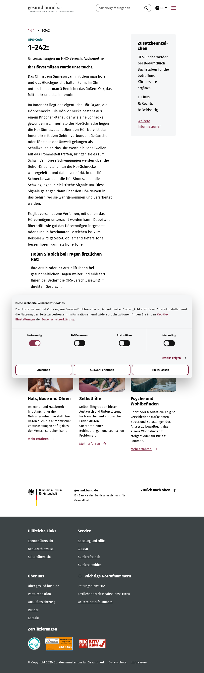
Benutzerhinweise (41, 549)
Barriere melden (90, 565)
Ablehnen (43, 370)
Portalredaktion (39, 594)
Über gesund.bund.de (43, 586)
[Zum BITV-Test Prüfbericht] (92, 643)
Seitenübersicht (39, 557)
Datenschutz (118, 662)
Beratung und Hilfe (91, 541)
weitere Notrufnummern (95, 602)
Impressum (139, 662)
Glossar (83, 549)
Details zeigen (171, 358)
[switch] (79, 343)
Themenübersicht (40, 541)
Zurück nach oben (156, 490)
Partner (33, 610)
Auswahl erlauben (102, 370)
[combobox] (118, 8)
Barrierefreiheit (89, 557)
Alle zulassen (160, 370)
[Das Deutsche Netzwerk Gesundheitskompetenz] (60, 644)
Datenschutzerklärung (58, 319)
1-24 (31, 30)
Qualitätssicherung (41, 602)
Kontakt (33, 618)
